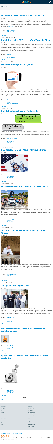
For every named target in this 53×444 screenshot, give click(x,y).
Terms (8, 433)
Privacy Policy (3, 433)
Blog (2, 410)
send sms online (10, 101)
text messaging (10, 99)
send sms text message (12, 138)
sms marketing (10, 390)
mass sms (9, 54)
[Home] (26, 2)
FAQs (29, 421)
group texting (10, 276)
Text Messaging (31, 408)
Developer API (31, 415)
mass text (9, 32)
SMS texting (9, 45)
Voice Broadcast (10, 176)
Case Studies (4, 421)
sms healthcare (10, 31)
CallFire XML (30, 422)
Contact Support (31, 424)
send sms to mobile (11, 278)
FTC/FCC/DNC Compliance (13, 433)
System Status (31, 426)
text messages (11, 26)
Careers (3, 408)
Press (2, 412)
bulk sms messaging (11, 57)
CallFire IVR (30, 414)
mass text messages (11, 274)
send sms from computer (12, 103)
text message (10, 177)
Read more (4, 35)
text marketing (10, 141)
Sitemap (20, 433)
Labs (2, 424)
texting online (10, 221)
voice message (10, 175)
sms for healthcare (11, 30)
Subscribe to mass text (6, 399)
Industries (3, 422)
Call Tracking (30, 410)
